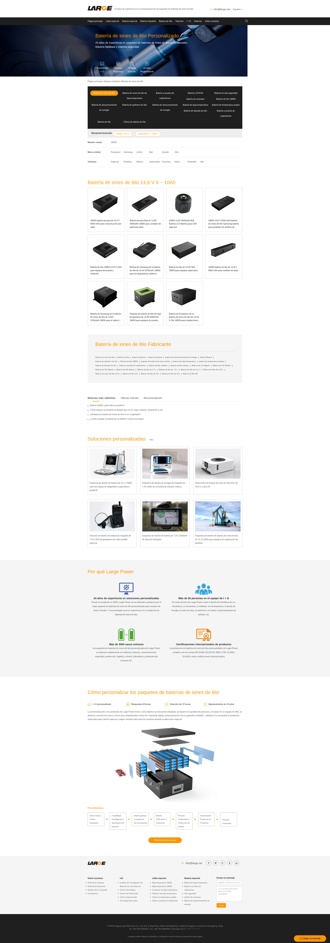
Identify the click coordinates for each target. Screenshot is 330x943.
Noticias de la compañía (97, 890)
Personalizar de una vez (165, 840)
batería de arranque (195, 99)
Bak (151, 152)
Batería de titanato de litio (195, 111)
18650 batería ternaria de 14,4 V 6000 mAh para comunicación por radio (105, 223)
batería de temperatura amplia (211, 361)
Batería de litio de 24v (150, 374)
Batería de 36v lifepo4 (104, 370)
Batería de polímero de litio (134, 105)
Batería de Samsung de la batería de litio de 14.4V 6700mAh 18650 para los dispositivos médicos (145, 270)
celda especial (112, 21)
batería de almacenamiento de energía (181, 357)
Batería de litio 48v (190, 374)
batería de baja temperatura (184, 361)
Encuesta (166, 162)
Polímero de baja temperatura (164, 893)
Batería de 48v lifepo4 (125, 370)
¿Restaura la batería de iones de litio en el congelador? (115, 414)
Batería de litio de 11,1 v (190, 370)
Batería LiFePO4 (195, 93)
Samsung (128, 152)
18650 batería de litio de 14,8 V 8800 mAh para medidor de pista (223, 269)
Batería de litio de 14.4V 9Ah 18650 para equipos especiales (183, 269)
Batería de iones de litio (132, 81)
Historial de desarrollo (96, 886)
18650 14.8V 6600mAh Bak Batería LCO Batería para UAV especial (183, 223)
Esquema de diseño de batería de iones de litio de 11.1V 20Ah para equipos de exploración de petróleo (216, 539)
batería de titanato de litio (105, 365)
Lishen (139, 152)
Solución (179, 21)
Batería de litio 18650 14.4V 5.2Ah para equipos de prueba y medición (106, 270)
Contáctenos (93, 893)
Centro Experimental (128, 897)
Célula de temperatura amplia (164, 897)
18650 (114, 142)
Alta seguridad (190, 893)
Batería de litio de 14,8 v (213, 370)
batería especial (138, 357)
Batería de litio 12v (130, 374)
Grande (165, 152)
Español (237, 9)
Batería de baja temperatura (195, 105)
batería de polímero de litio (106, 361)
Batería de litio (165, 21)
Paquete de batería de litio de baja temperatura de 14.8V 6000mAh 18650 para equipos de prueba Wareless (145, 317)
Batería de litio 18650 (226, 99)
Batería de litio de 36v (171, 374)
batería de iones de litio (104, 357)
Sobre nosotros (212, 21)
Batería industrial (148, 21)
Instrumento (154, 162)
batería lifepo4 (206, 357)
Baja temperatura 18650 (162, 883)
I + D (189, 21)
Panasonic (116, 152)
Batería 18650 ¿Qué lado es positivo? (107, 405)
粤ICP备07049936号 (192, 929)
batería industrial (155, 357)
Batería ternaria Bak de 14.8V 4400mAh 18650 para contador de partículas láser (145, 223)
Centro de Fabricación (129, 893)
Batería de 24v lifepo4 (222, 365)
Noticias (198, 21)
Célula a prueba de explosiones (165, 901)
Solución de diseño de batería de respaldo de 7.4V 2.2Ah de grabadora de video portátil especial (110, 539)
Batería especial (129, 21)
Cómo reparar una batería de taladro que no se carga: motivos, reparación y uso (126, 410)
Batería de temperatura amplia (226, 105)
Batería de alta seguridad (225, 93)
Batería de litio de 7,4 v (168, 370)
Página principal (95, 21)
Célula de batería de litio (134, 122)
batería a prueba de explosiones (132, 365)
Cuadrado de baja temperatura (164, 890)
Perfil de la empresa (96, 883)
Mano (177, 162)
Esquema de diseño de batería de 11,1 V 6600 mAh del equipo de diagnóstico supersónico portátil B (110, 487)
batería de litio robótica (158, 365)
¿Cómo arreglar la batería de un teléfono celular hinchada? (117, 419)
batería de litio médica (180, 365)
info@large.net (222, 9)
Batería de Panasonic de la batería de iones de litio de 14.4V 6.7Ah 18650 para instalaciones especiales (184, 317)
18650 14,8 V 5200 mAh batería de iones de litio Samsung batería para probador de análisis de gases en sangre (223, 224)
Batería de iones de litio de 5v (107, 374)
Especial (115, 162)
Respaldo (191, 162)
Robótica (128, 162)
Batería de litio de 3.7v (146, 370)
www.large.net (177, 929)
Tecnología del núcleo (129, 901)
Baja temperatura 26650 (162, 886)
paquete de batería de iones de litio (155, 361)
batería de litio (123, 357)
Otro (177, 152)
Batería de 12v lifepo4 (201, 365)
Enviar (221, 905)
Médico (139, 162)
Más (151, 440)
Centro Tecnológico (128, 890)
